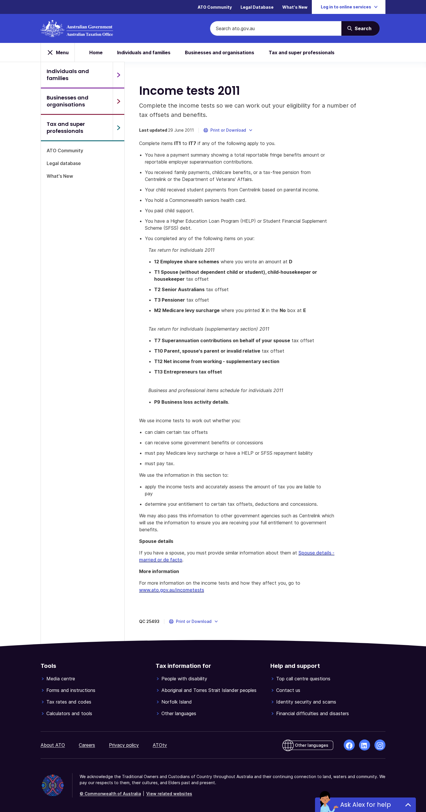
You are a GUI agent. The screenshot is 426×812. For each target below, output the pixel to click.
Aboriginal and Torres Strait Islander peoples (208, 690)
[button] (228, 130)
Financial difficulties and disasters (312, 713)
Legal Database (257, 7)
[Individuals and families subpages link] (118, 75)
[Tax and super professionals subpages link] (118, 127)
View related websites (169, 793)
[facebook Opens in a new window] (349, 745)
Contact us (288, 690)
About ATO (53, 745)
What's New (294, 7)
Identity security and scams (306, 702)
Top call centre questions (303, 679)
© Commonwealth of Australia (110, 793)
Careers (87, 745)
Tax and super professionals (301, 52)
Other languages (178, 713)
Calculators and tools (69, 713)
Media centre (60, 679)
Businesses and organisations (219, 52)
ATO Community (215, 7)
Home (96, 52)
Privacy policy (124, 745)
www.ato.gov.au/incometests (171, 590)
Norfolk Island (176, 702)
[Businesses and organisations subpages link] (118, 101)
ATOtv (160, 745)
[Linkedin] (364, 745)
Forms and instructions (70, 690)
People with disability (184, 679)
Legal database (64, 163)
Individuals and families (143, 52)
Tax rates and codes (68, 702)
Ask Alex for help (365, 804)
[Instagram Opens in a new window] (379, 745)
